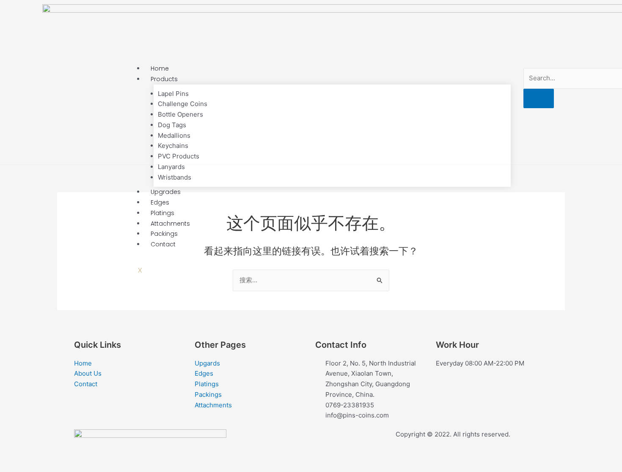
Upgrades (166, 192)
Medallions (174, 135)
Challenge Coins (182, 104)
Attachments (170, 223)
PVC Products (178, 156)
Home (160, 68)
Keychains (173, 146)
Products (164, 79)
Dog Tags (172, 125)
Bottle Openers (180, 114)
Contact (163, 244)
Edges (160, 202)
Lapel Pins (173, 94)
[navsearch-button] (548, 62)
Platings (162, 213)
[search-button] (538, 98)
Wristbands (174, 177)
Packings (164, 233)
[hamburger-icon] (498, 69)
